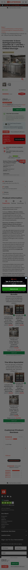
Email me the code (14, 289)
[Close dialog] (26, 278)
